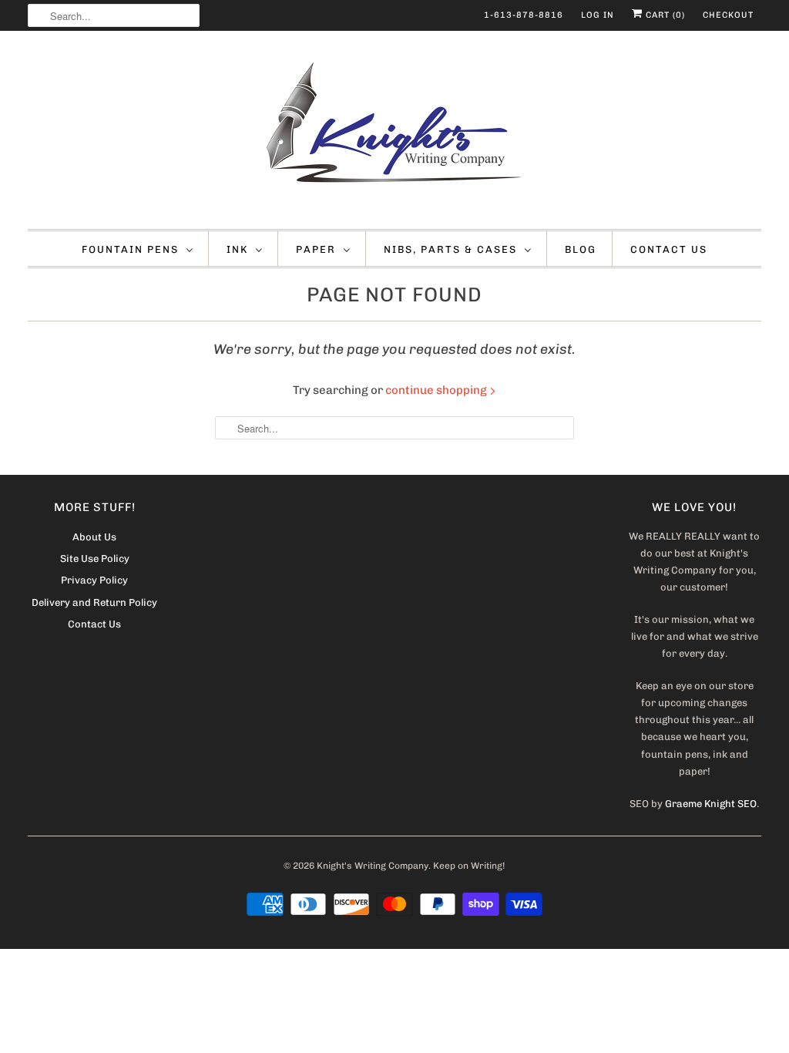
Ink (237, 249)
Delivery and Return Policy (94, 602)
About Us (94, 537)
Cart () (664, 15)
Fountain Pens (130, 249)
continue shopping (437, 390)
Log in (597, 15)
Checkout (728, 15)
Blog (580, 249)
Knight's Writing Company (372, 865)
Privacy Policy (94, 580)
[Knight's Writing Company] (395, 134)
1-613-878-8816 (523, 15)
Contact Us (668, 249)
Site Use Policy (94, 558)
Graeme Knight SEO (711, 803)
